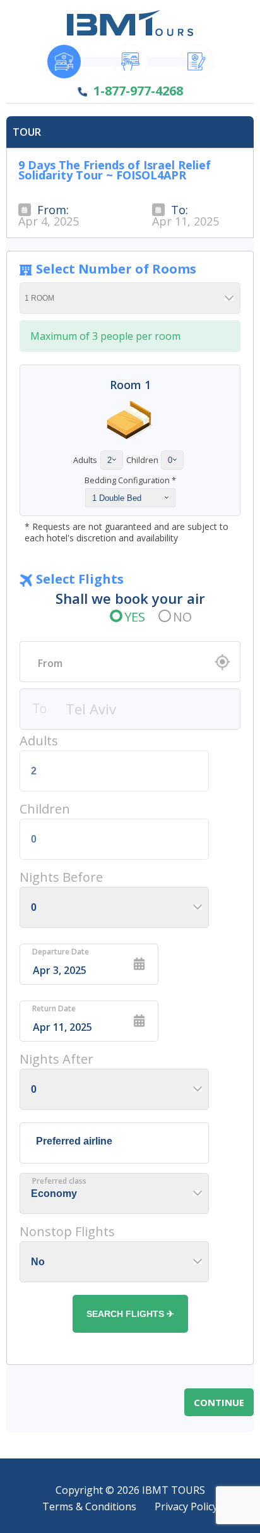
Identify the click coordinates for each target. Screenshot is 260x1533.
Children (45, 808)
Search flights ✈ (130, 1314)
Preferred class (59, 1181)
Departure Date (60, 952)
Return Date (54, 1009)
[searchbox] (117, 1141)
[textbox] (130, 663)
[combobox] (130, 661)
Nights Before (61, 877)
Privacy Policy (186, 1506)
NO (182, 616)
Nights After (56, 1058)
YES (134, 616)
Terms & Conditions (89, 1506)
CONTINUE (219, 1402)
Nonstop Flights (67, 1231)
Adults (39, 740)
